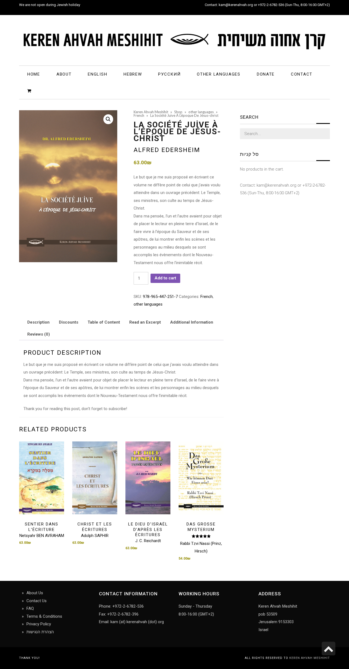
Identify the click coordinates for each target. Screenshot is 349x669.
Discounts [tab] (68, 322)
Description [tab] (38, 322)
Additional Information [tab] (191, 322)
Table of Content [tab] (104, 322)
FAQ (30, 608)
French (206, 296)
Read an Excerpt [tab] (145, 322)
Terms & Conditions (44, 616)
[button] (108, 119)
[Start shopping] (30, 90)
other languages (148, 304)
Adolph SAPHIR (95, 535)
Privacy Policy (38, 624)
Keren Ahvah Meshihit (309, 658)
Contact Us (36, 600)
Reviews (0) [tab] (38, 334)
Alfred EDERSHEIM (167, 149)
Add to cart (165, 278)
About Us (34, 592)
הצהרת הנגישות (40, 631)
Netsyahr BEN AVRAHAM (41, 535)
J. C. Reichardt (148, 540)
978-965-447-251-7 (160, 296)
